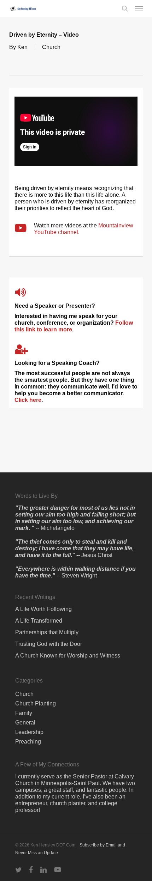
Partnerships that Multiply (46, 632)
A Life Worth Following (43, 609)
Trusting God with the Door (48, 644)
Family (23, 713)
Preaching (28, 742)
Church (51, 47)
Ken (22, 47)
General (25, 723)
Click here (27, 400)
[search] (124, 8)
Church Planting (35, 703)
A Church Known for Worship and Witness (67, 656)
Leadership (29, 732)
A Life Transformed (38, 621)
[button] (139, 8)
